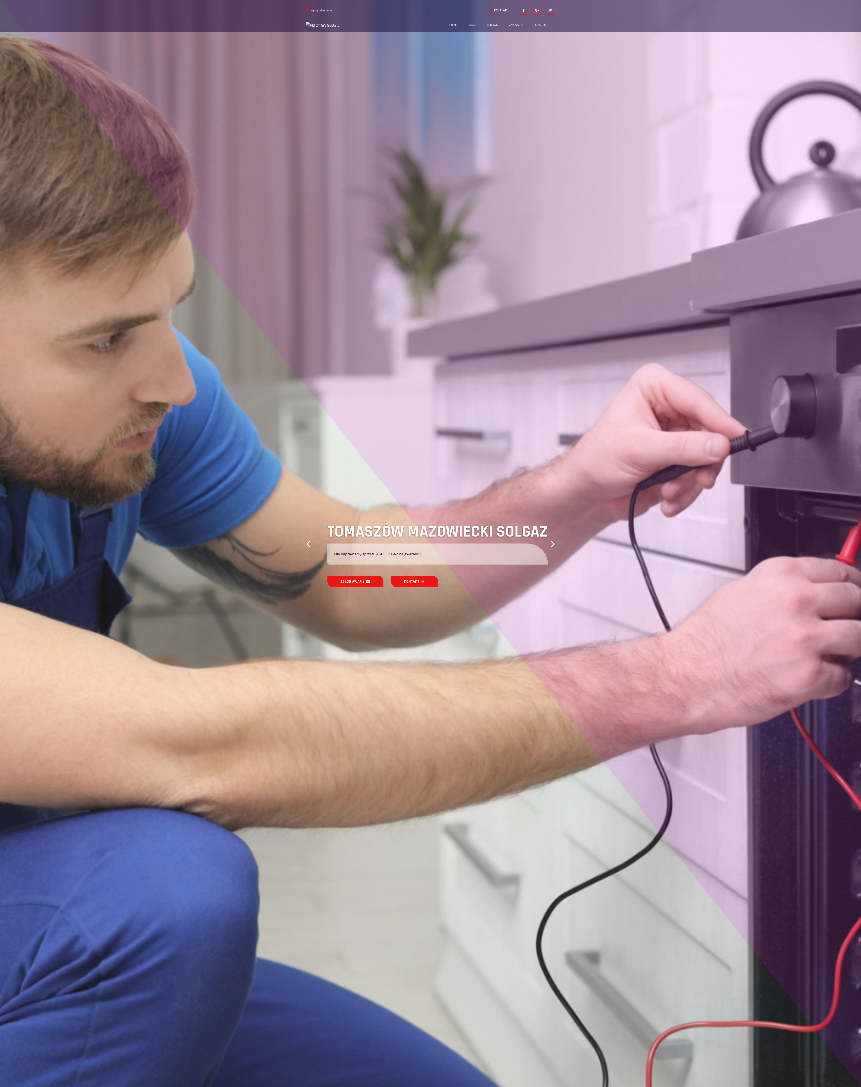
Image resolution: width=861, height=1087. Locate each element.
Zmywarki (516, 25)
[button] (308, 543)
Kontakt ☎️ (392, 581)
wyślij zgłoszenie (321, 10)
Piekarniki (540, 25)
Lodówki (492, 25)
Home (453, 25)
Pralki (471, 25)
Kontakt (501, 10)
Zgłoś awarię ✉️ (333, 581)
